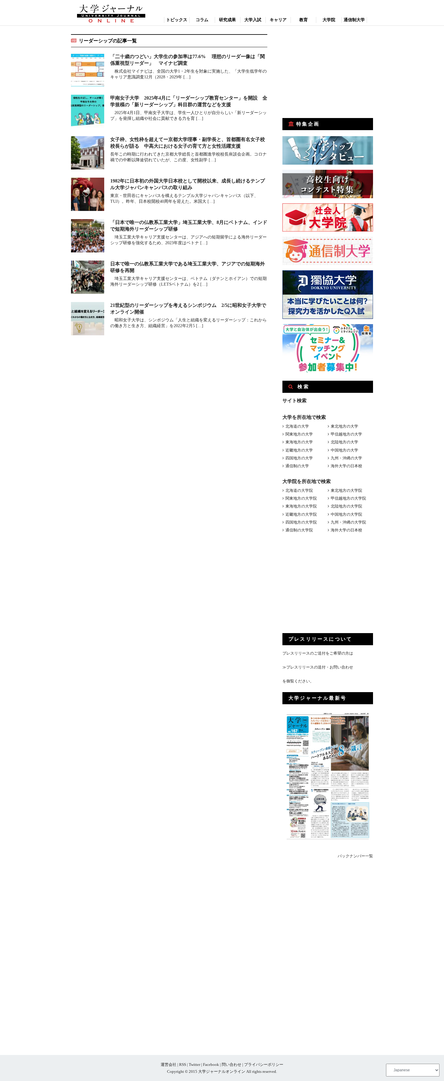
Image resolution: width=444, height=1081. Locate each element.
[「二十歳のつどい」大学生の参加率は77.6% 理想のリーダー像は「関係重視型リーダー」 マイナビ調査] (87, 71)
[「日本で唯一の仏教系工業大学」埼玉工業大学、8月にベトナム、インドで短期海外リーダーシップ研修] (87, 237)
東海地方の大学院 (301, 506)
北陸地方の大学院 (346, 506)
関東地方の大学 (299, 434)
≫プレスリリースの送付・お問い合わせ (317, 667)
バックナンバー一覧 (355, 856)
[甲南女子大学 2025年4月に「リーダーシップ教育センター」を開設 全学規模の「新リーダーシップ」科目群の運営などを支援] (87, 112)
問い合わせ (231, 1064)
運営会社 (168, 1064)
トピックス (176, 20)
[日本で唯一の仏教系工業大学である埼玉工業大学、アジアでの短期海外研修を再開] (87, 278)
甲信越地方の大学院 (348, 498)
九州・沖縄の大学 (346, 458)
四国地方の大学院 (301, 522)
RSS (182, 1064)
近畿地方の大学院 (301, 514)
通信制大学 (354, 20)
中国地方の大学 (344, 450)
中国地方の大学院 (346, 514)
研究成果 (227, 20)
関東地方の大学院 (301, 498)
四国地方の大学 (299, 458)
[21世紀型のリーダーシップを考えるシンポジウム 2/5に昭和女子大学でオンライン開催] (87, 319)
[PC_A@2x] (327, 371)
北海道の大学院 (299, 490)
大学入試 (252, 20)
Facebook (211, 1064)
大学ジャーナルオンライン (221, 1071)
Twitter (194, 1064)
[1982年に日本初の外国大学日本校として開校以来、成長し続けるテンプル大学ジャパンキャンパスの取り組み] (87, 195)
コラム (202, 20)
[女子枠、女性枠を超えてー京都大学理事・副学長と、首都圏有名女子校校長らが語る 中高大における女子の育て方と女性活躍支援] (87, 154)
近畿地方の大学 (299, 450)
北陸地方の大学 (344, 442)
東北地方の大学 (344, 426)
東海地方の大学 (299, 442)
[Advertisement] (327, 72)
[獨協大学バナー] (327, 317)
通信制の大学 (297, 466)
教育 (303, 20)
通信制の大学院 (299, 530)
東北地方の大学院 (346, 490)
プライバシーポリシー (263, 1064)
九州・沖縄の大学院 (348, 522)
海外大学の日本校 (346, 466)
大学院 (329, 20)
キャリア (278, 20)
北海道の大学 (297, 426)
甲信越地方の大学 (346, 434)
